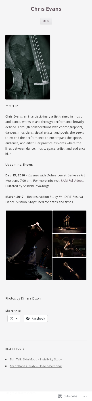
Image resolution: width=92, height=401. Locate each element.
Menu (46, 21)
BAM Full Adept (72, 180)
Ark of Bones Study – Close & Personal (36, 366)
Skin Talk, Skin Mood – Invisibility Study (36, 359)
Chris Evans (46, 8)
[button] (28, 245)
